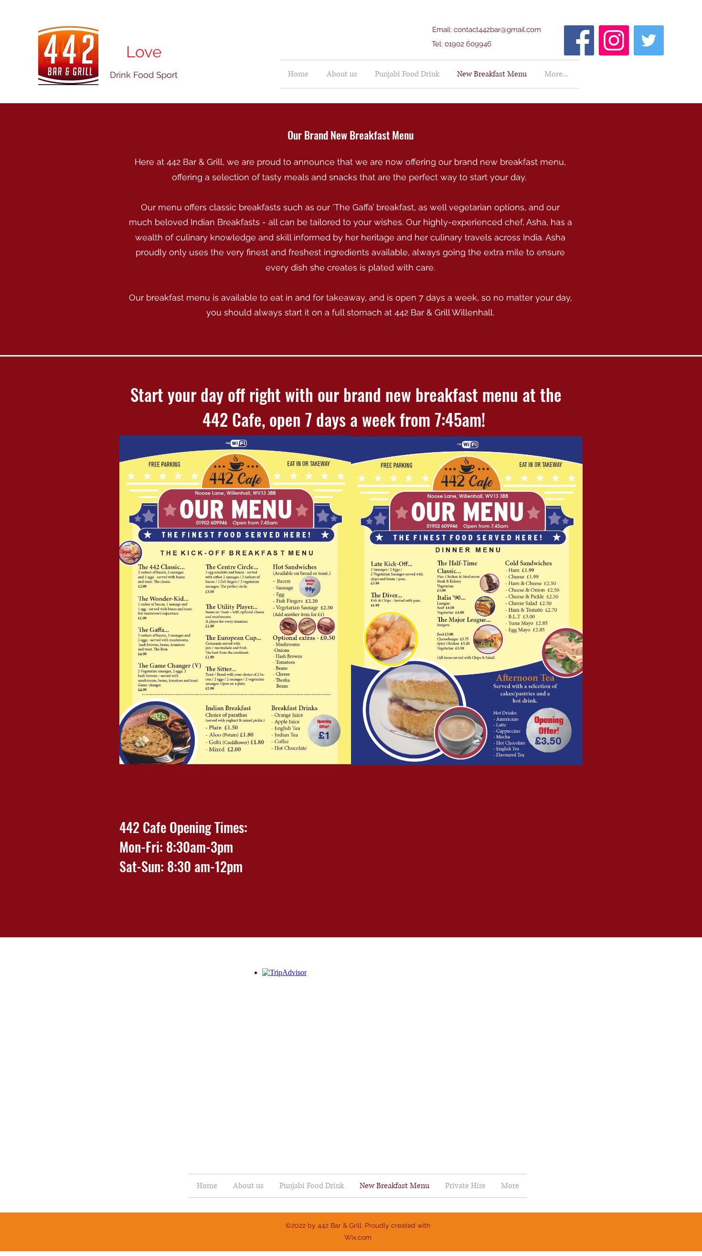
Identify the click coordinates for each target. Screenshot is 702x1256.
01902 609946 (468, 44)
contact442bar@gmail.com (497, 29)
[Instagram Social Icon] (614, 40)
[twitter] (649, 40)
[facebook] (579, 40)
